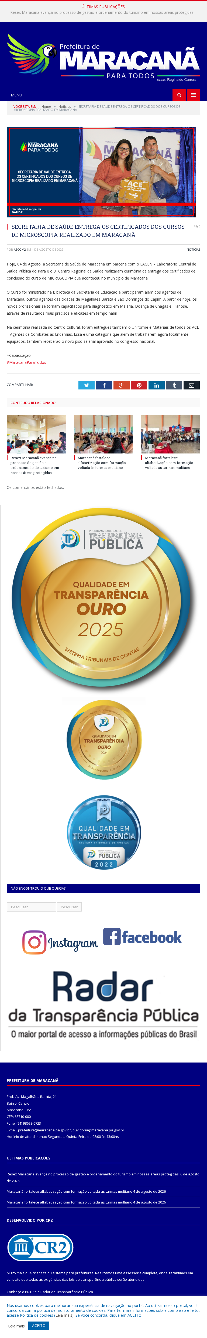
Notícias (193, 249)
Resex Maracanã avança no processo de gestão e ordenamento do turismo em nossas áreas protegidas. (35, 465)
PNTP (29, 1291)
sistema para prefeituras (73, 1272)
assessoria (132, 1272)
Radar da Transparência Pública (66, 1291)
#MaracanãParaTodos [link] (26, 362)
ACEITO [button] (39, 1325)
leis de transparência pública (92, 1279)
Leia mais (64, 1315)
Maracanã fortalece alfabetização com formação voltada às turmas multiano (102, 12)
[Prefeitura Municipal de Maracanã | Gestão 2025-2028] (103, 56)
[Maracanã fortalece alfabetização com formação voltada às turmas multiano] (103, 434)
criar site (40, 1272)
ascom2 (20, 249)
